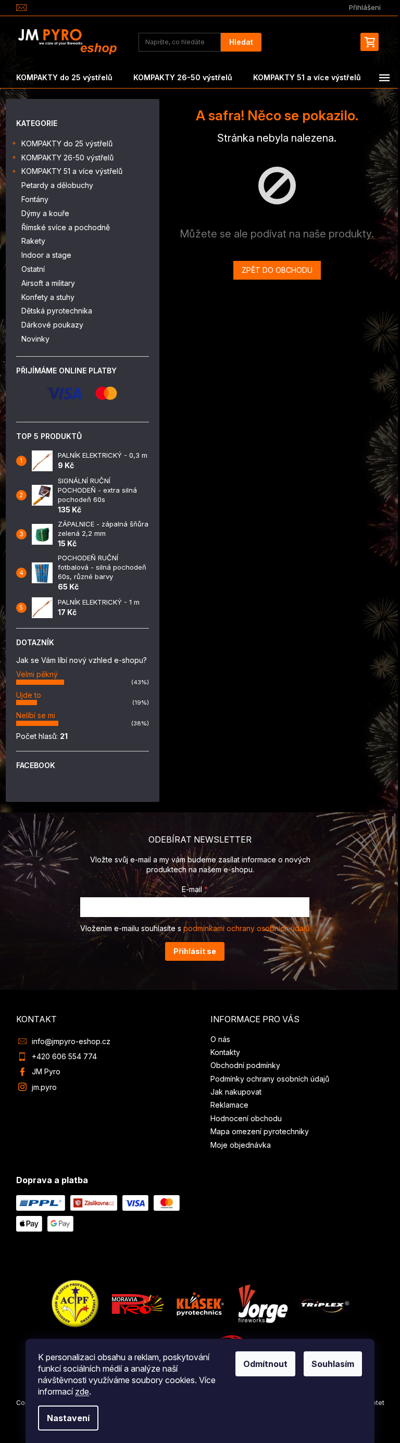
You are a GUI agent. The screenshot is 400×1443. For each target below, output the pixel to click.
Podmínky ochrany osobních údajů (269, 1078)
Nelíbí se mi (35, 715)
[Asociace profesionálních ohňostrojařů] (75, 1302)
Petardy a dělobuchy (57, 185)
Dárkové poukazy (52, 324)
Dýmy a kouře (45, 213)
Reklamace (229, 1104)
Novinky (35, 338)
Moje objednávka (240, 1144)
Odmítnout (265, 1364)
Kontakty (225, 1052)
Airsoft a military (48, 283)
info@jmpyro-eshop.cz (71, 1041)
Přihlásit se (194, 951)
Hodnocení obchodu (246, 1118)
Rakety (33, 240)
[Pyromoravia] (138, 1302)
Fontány (34, 199)
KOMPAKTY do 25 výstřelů (67, 143)
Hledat (241, 41)
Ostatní (33, 269)
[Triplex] (324, 1302)
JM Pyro (46, 1071)
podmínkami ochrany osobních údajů (246, 928)
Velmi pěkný (37, 674)
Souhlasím (332, 1364)
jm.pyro (44, 1087)
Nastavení (68, 1418)
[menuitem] (64, 77)
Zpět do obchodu (277, 270)
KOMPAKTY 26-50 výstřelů (67, 157)
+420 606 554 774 (64, 1056)
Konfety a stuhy (47, 297)
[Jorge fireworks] (262, 1302)
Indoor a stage (46, 254)
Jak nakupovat (235, 1091)
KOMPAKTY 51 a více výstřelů (71, 171)
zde (82, 1391)
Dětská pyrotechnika (56, 310)
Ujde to (28, 695)
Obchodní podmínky (245, 1065)
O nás (220, 1039)
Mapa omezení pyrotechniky (259, 1131)
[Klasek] (200, 1302)
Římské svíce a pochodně (65, 227)
